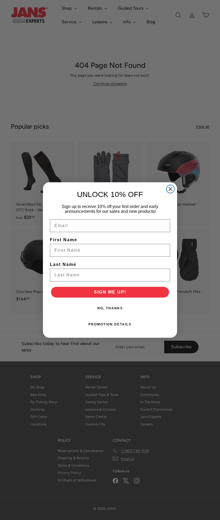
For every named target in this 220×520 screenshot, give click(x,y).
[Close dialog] (170, 189)
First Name (63, 239)
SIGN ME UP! (110, 292)
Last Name (63, 264)
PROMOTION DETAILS (110, 324)
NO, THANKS (110, 308)
